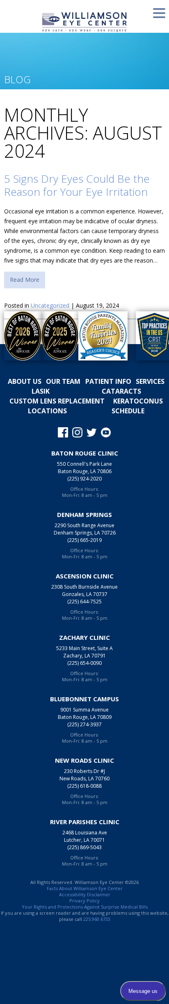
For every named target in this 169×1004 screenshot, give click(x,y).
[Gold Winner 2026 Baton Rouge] (18, 335)
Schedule (128, 410)
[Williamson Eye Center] (84, 21)
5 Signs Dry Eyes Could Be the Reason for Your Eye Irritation (77, 185)
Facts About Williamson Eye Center (85, 888)
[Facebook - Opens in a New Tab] (63, 432)
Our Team (63, 381)
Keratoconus (138, 401)
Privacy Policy (84, 900)
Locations (47, 410)
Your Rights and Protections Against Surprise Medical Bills (85, 907)
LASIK (41, 391)
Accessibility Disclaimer (84, 894)
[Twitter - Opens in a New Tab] (91, 432)
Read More (24, 279)
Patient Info (108, 381)
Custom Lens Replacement (57, 401)
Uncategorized (50, 305)
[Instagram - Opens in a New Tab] (77, 432)
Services (150, 381)
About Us (24, 381)
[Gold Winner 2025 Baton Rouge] (56, 335)
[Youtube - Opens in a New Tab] (106, 432)
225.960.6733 (96, 919)
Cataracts (121, 391)
